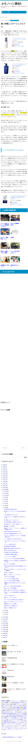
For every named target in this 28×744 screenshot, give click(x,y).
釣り (17, 728)
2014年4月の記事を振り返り (10, 509)
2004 (4, 635)
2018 (4, 481)
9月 (5, 497)
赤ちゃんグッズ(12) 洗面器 (10, 588)
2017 (4, 483)
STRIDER (3, 713)
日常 (3, 701)
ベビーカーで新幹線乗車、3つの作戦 (15, 682)
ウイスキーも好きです (9, 595)
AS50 (2, 726)
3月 (5, 610)
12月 (5, 491)
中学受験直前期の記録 (12, 657)
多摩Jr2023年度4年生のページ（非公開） (12, 737)
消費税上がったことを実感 (10, 603)
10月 (5, 495)
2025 (4, 466)
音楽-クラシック (18, 704)
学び (25, 720)
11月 (5, 493)
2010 (4, 623)
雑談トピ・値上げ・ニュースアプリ (12, 574)
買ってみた (5, 705)
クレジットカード (17, 720)
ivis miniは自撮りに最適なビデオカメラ (13, 522)
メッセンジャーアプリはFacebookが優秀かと (14, 558)
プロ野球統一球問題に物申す (11, 554)
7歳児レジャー (4, 725)
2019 (4, 479)
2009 (4, 625)
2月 (5, 612)
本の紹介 (14, 716)
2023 (4, 471)
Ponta (22, 728)
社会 (11, 709)
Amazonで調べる (17, 43)
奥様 (26, 728)
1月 (5, 614)
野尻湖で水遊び (10, 676)
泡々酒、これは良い (8, 572)
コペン (7, 707)
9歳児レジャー (6, 729)
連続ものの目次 (9, 726)
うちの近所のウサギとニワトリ (11, 514)
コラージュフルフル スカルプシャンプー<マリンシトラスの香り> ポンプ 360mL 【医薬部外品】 (19, 64)
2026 (4, 464)
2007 (4, 629)
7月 (5, 501)
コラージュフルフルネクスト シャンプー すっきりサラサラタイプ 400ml (19, 39)
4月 (5, 507)
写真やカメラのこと (21, 702)
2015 (4, 487)
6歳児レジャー (16, 722)
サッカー (25, 726)
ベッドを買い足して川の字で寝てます (13, 538)
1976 (4, 637)
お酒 (18, 709)
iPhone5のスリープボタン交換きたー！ (13, 524)
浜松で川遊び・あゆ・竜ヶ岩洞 (14, 651)
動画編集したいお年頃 (9, 526)
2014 (4, 489)
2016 (4, 485)
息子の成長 (16, 707)
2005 (4, 633)
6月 (5, 503)
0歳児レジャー (21, 723)
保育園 (25, 715)
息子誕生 (6, 716)
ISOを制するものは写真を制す (11, 552)
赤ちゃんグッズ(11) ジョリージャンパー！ (14, 601)
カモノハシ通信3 (11, 3)
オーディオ (12, 725)
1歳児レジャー (7, 717)
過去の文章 (7, 722)
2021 (4, 475)
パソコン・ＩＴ (15, 701)
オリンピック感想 (21, 725)
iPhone (25, 705)
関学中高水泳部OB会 (14, 715)
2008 (4, 627)
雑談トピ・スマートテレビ (10, 597)
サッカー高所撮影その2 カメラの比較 (15, 664)
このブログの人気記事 (9, 576)
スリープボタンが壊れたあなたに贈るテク (14, 599)
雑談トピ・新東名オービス (10, 607)
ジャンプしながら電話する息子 (11, 578)
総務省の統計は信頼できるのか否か (12, 548)
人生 (25, 701)
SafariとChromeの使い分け (10, 550)
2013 (4, 617)
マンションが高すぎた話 (9, 544)
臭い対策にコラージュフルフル (11, 520)
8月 (5, 499)
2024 (4, 469)
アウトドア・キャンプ (15, 729)
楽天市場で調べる (17, 45)
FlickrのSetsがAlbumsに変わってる (12, 531)
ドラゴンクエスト (12, 719)
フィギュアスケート (10, 723)
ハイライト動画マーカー (12, 645)
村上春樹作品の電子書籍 (9, 546)
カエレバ (17, 40)
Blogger (19, 741)
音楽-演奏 (11, 713)
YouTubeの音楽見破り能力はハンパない (13, 533)
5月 (5, 505)
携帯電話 (6, 720)
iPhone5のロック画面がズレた (11, 605)
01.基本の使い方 (10, 670)
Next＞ (23, 447)
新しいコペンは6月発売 (9, 564)
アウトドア (19, 713)
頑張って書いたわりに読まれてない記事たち (14, 590)
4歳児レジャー (17, 717)
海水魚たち (21, 712)
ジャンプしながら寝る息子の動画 (12, 580)
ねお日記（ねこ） (9, 712)
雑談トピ (8, 702)
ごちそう (16, 705)
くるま (7, 704)
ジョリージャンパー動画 (9, 556)
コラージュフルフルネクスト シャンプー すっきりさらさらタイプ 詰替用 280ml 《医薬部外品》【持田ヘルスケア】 (18, 196)
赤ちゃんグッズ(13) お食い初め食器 (12, 586)
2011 (4, 621)
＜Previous (4, 447)
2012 (4, 619)
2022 (4, 473)
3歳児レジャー (23, 716)
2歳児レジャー (23, 719)
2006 (4, 631)
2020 (4, 477)
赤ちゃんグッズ (13, 710)
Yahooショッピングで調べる (19, 46)
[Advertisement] (14, 337)
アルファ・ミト (23, 710)
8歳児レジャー (18, 726)
